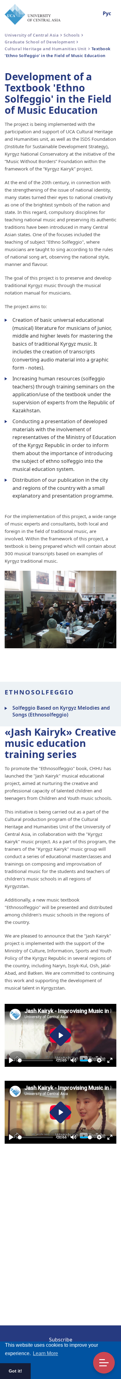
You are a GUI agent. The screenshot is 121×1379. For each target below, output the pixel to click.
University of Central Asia (32, 35)
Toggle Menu (104, 1363)
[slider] (35, 1060)
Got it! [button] (15, 1370)
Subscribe (60, 1339)
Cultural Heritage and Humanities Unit (46, 48)
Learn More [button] (45, 1353)
